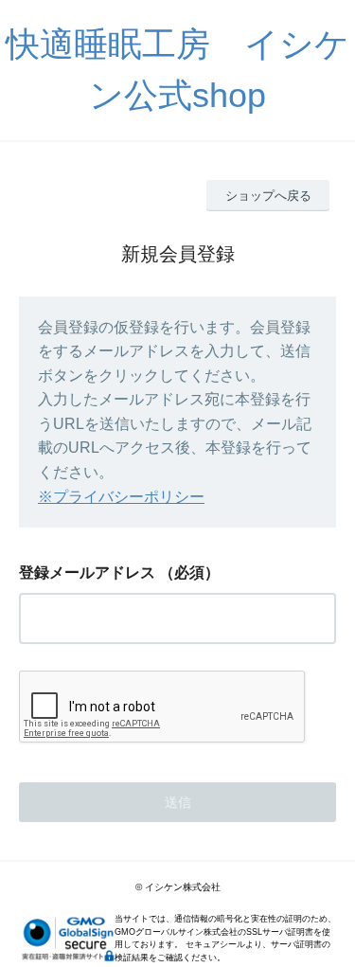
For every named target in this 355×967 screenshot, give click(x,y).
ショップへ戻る (268, 195)
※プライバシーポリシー (121, 497)
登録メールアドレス (87, 572)
